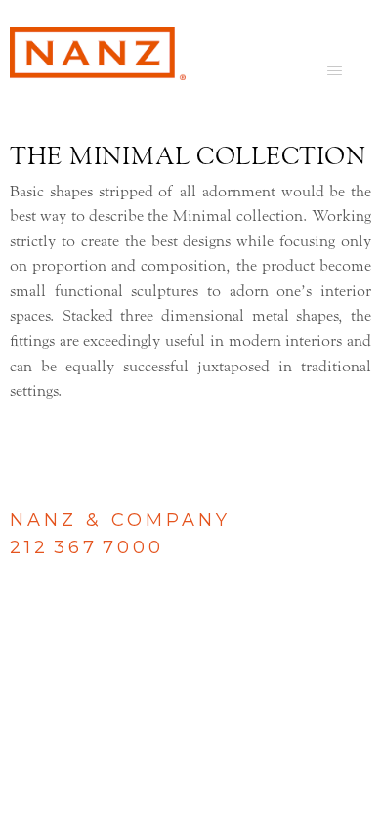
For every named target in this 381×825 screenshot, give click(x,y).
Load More (190, 435)
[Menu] (334, 70)
